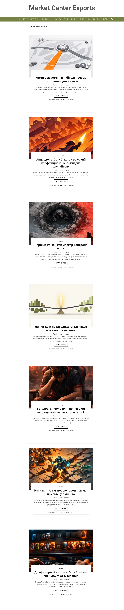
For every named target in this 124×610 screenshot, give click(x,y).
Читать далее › (61, 96)
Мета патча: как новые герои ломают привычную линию (61, 492)
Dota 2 (18, 19)
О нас (105, 19)
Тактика (74, 19)
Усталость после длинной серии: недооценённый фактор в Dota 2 (61, 410)
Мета (88, 19)
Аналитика (34, 19)
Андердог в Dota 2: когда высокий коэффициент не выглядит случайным (61, 163)
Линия (82, 19)
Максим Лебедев (69, 100)
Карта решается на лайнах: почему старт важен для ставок (60, 79)
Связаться (96, 19)
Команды (44, 19)
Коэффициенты (56, 19)
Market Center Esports (62, 8)
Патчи (66, 19)
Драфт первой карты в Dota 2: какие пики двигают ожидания (60, 574)
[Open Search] (112, 19)
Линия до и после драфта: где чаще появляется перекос (61, 328)
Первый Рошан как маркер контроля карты (60, 246)
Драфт (25, 19)
